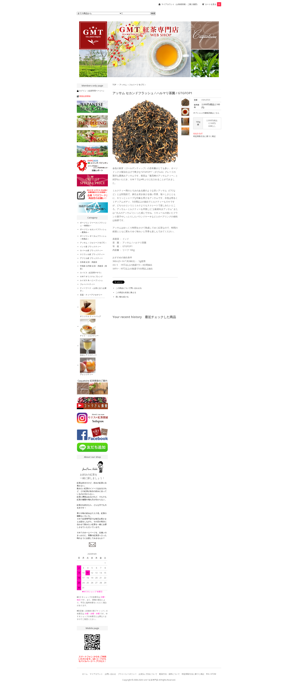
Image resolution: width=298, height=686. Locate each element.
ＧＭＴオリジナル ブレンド (91, 276)
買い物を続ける (122, 296)
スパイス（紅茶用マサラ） (91, 272)
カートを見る (212, 4)
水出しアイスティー (88, 355)
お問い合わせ (110, 674)
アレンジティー (86, 374)
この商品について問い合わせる (129, 288)
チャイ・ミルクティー (89, 335)
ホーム (85, 674)
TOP (114, 84)
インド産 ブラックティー (90, 246)
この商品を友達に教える (126, 292)
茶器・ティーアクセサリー (91, 294)
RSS (207, 674)
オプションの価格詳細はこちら (206, 113)
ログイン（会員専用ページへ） (92, 90)
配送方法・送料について (169, 674)
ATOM (213, 674)
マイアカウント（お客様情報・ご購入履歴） (180, 4)
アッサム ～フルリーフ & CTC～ (132, 84)
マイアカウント (96, 674)
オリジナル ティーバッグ (90, 316)
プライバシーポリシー (127, 674)
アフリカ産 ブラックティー (91, 258)
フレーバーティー (87, 284)
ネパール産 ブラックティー (91, 250)
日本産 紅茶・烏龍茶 (88, 262)
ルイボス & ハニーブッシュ (91, 280)
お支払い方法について (148, 674)
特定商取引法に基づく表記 (204, 136)
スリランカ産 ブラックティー (92, 254)
